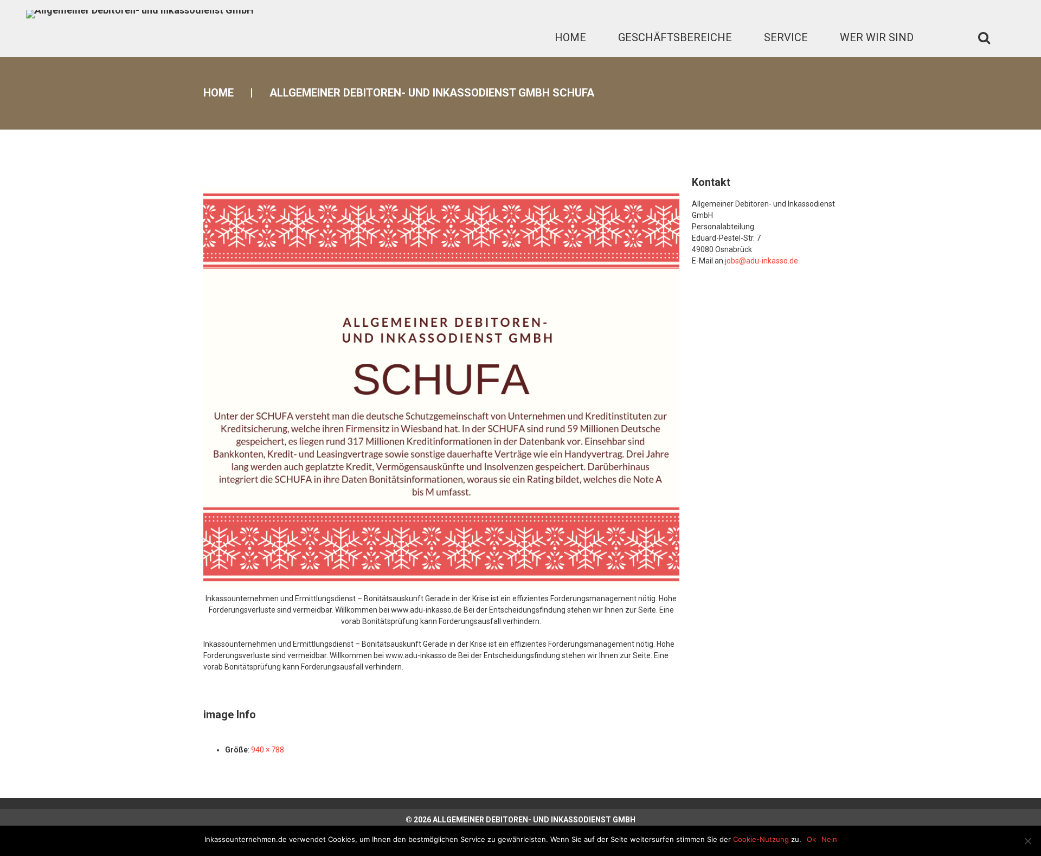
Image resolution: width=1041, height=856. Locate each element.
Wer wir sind (877, 37)
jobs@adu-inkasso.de (761, 260)
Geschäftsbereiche (675, 37)
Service (786, 37)
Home (570, 37)
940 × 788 (267, 749)
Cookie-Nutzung (761, 839)
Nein (829, 839)
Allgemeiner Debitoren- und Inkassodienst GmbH (534, 819)
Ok (811, 839)
